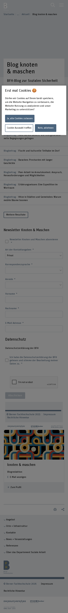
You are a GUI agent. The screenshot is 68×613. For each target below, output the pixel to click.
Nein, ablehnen (45, 128)
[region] (34, 110)
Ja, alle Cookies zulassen (20, 118)
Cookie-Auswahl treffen (19, 128)
